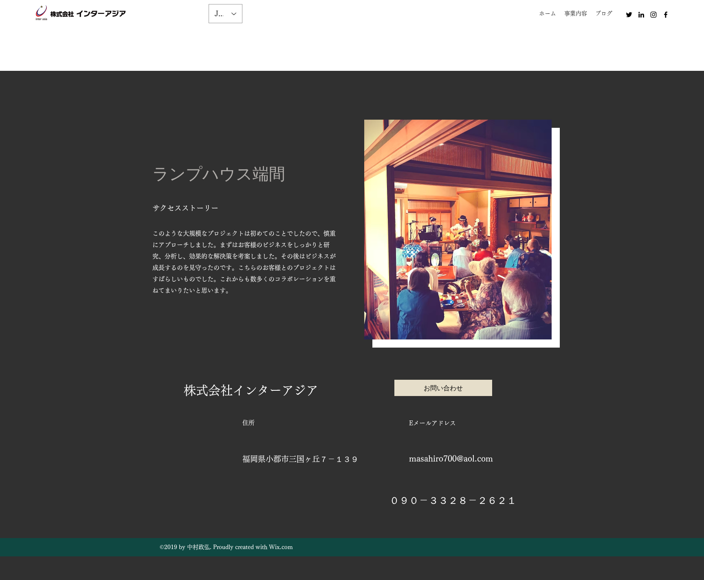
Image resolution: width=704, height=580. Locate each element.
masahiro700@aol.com (451, 458)
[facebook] (666, 15)
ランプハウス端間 (218, 174)
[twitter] (629, 15)
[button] (575, 13)
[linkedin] (641, 15)
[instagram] (653, 15)
